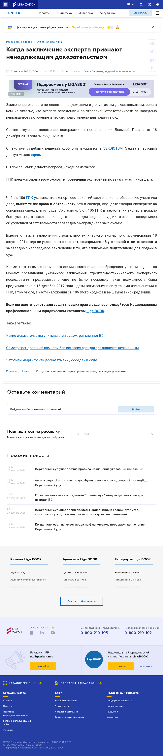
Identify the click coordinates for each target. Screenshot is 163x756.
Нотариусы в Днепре (127, 572)
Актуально (107, 13)
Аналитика (64, 13)
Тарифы (43, 666)
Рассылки (112, 711)
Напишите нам (115, 706)
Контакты (112, 717)
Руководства (62, 706)
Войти (136, 409)
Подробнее (145, 666)
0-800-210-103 (94, 633)
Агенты (7, 700)
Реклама (8, 730)
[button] (5, 4)
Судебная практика (49, 42)
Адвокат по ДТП (20, 572)
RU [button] (129, 4)
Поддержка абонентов (120, 700)
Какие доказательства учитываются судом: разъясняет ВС (55, 335)
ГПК (29, 198)
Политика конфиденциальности (15, 713)
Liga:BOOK (140, 12)
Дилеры (7, 706)
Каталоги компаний (66, 711)
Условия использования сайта (17, 722)
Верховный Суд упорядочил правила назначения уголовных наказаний (89, 468)
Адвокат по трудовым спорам (28, 579)
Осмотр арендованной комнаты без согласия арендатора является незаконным (72, 348)
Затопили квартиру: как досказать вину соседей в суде (51, 360)
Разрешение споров (19, 42)
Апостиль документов (23, 587)
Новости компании (66, 700)
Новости (43, 13)
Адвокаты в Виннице (75, 572)
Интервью (86, 13)
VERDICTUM (113, 148)
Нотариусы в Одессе (127, 587)
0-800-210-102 (138, 633)
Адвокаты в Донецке (75, 587)
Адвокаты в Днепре (74, 579)
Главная (11, 371)
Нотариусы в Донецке (128, 579)
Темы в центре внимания (69, 717)
